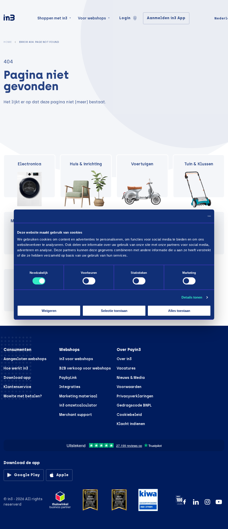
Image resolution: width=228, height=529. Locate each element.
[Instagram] (207, 502)
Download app (17, 377)
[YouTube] (218, 502)
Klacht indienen (131, 424)
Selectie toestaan (114, 311)
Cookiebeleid (129, 415)
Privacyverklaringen (135, 396)
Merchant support (75, 415)
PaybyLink (68, 377)
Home (8, 42)
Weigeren (49, 311)
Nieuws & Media (131, 377)
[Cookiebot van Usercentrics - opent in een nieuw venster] (191, 216)
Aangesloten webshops (25, 359)
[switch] (89, 280)
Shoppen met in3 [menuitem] (52, 18)
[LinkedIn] (196, 502)
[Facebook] (184, 502)
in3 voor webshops (76, 359)
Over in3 (124, 359)
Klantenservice (17, 387)
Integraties (69, 387)
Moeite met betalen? (23, 396)
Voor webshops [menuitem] (92, 18)
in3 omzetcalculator (78, 405)
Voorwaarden (129, 387)
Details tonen (191, 297)
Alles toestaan (179, 311)
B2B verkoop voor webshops (85, 368)
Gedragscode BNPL (134, 405)
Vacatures (126, 368)
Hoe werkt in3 (16, 368)
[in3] (17, 18)
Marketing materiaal (78, 396)
